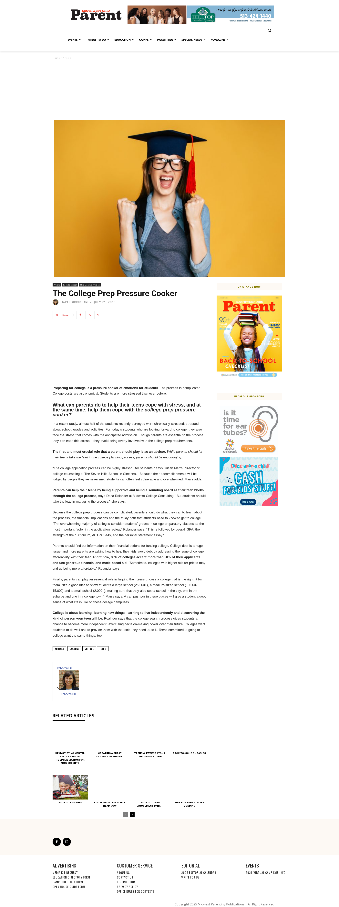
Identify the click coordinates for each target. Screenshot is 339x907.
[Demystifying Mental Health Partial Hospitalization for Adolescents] (70, 738)
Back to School (70, 284)
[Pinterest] (98, 315)
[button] (269, 30)
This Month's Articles (90, 284)
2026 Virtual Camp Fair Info (265, 872)
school (89, 648)
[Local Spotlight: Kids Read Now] (110, 787)
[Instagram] (67, 842)
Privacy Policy (127, 886)
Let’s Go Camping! (70, 802)
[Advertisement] (169, 89)
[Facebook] (80, 315)
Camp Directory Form (68, 882)
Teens (102, 648)
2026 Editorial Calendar (198, 872)
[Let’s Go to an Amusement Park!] (149, 787)
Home (56, 58)
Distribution (126, 882)
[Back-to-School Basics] (189, 738)
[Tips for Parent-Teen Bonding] (189, 787)
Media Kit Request (65, 872)
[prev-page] (125, 814)
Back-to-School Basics (189, 753)
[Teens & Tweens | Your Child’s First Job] (149, 738)
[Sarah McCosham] (56, 302)
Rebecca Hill (64, 668)
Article (67, 58)
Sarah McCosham (74, 302)
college (74, 648)
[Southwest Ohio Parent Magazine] (96, 14)
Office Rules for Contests (136, 891)
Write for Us (190, 877)
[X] (89, 315)
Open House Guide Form (69, 886)
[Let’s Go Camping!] (70, 787)
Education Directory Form (71, 877)
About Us (123, 872)
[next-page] (132, 814)
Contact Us (125, 877)
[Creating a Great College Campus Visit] (110, 738)
